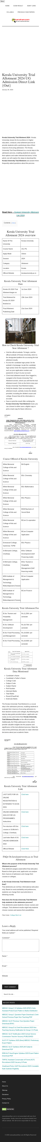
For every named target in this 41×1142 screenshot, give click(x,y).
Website (5, 976)
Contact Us (5, 1103)
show (13, 223)
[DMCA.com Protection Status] (8, 1110)
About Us (5, 1086)
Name (4, 956)
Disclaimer (5, 1094)
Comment (6, 938)
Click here (25, 794)
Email (4, 966)
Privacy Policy (6, 1098)
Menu (2, 1)
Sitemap (4, 1090)
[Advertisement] (20, 51)
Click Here (25, 849)
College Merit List (15, 915)
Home (4, 1082)
